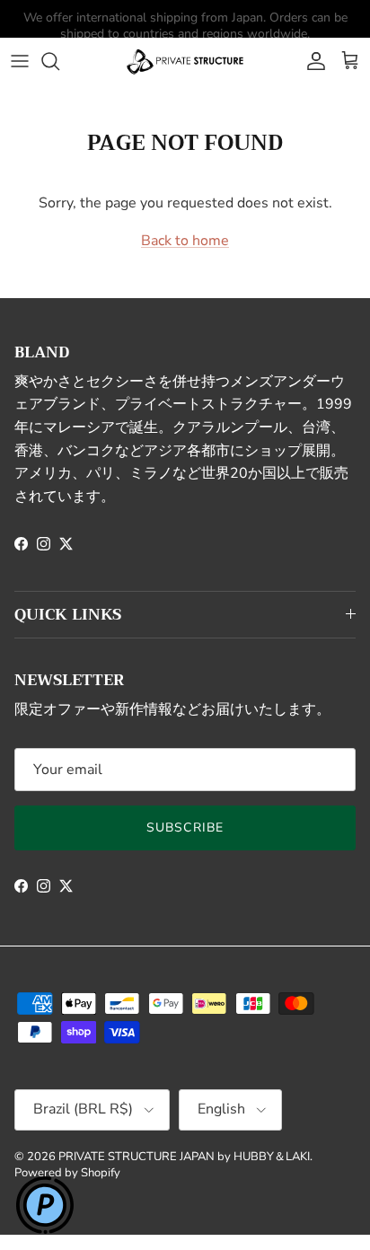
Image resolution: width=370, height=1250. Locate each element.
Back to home (185, 241)
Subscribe (185, 827)
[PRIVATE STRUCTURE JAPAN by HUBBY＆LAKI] (185, 61)
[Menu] (20, 61)
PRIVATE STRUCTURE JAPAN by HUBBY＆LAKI (184, 1157)
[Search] (59, 61)
